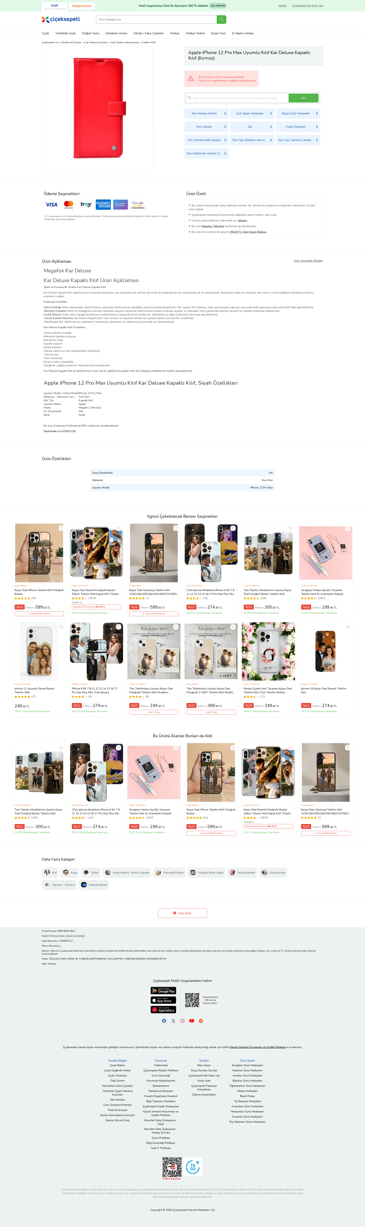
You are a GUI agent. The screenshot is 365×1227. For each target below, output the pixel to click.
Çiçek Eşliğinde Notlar (117, 1070)
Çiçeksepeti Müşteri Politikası (160, 1070)
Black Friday (247, 1096)
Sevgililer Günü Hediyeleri (247, 1065)
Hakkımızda (161, 1065)
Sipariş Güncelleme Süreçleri (117, 1115)
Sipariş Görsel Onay (118, 1120)
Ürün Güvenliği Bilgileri (308, 261)
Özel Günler (117, 1081)
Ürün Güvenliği (161, 1075)
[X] (173, 1020)
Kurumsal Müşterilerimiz (161, 1081)
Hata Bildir (184, 913)
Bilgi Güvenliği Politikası (161, 1143)
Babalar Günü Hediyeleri (247, 1081)
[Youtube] (191, 1020)
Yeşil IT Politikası (161, 1148)
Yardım (282, 5)
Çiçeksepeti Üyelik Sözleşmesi (161, 1106)
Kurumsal (161, 1061)
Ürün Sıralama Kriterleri (117, 1105)
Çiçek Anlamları (117, 1075)
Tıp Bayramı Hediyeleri (247, 1101)
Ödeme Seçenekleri (204, 1094)
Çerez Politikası (161, 1138)
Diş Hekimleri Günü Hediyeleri (247, 1122)
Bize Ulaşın (204, 1065)
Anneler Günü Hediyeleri (247, 1075)
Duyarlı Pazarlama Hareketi (160, 1096)
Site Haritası (117, 1100)
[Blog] (200, 1020)
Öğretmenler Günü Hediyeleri (247, 1086)
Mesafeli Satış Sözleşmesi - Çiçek (161, 1122)
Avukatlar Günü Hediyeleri (247, 1106)
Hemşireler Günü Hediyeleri (247, 1111)
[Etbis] (172, 1168)
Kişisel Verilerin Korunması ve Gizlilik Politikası (161, 1113)
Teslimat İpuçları (118, 1110)
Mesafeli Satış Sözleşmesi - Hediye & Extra (161, 1130)
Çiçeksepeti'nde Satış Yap (307, 5)
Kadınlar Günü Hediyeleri (247, 1070)
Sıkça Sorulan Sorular (204, 1070)
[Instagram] (182, 1020)
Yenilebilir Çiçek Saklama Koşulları (117, 1092)
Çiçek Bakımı (117, 1065)
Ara (221, 19)
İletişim (204, 1061)
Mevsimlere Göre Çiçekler (117, 1086)
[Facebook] (164, 1020)
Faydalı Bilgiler (117, 1061)
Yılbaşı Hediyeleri (247, 1091)
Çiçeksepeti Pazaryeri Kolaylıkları (204, 1087)
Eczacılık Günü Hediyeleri (247, 1117)
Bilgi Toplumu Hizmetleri (160, 1101)
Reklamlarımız (161, 1086)
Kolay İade (204, 1081)
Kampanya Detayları (161, 1091)
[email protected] (75, 935)
